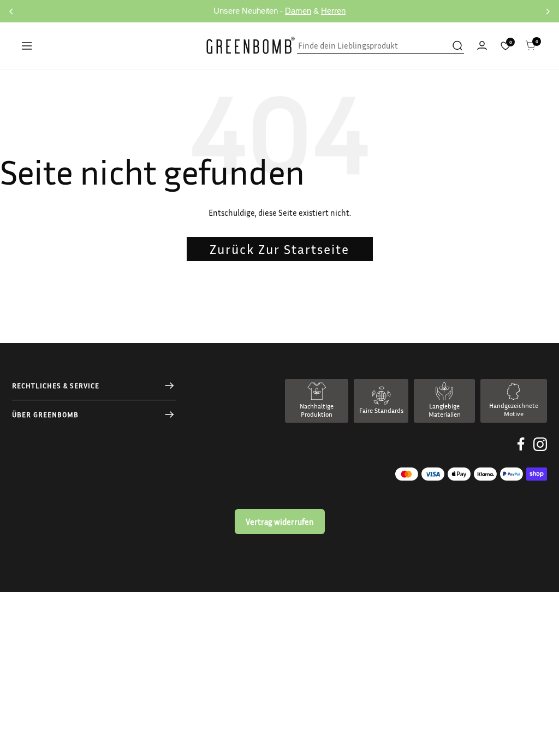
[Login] (482, 45)
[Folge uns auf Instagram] (540, 452)
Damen (298, 10)
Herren (333, 10)
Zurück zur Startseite (279, 249)
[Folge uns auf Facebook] (521, 452)
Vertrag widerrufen (280, 521)
